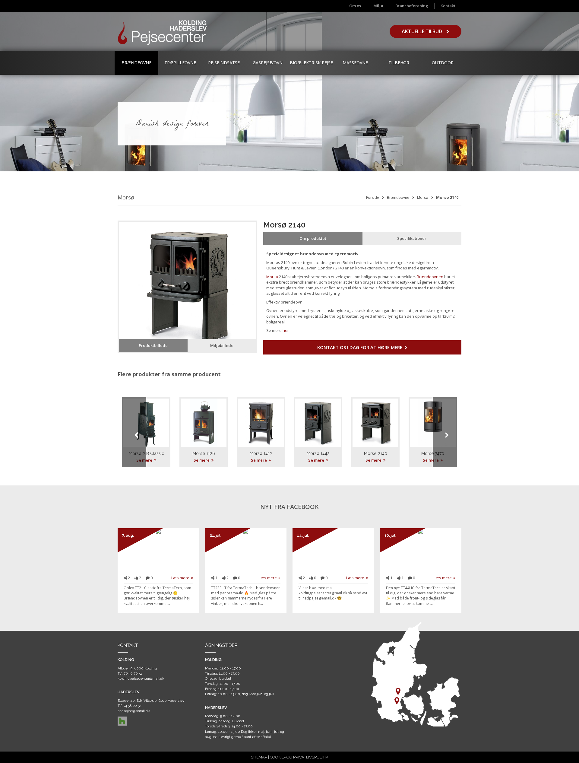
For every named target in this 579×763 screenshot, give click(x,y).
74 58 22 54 (132, 706)
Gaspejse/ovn (268, 62)
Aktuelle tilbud (422, 31)
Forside (372, 197)
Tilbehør (398, 62)
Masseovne (355, 62)
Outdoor (443, 62)
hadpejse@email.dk (134, 711)
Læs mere (180, 577)
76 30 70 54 (133, 673)
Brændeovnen (430, 276)
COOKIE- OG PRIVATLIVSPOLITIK (299, 757)
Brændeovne (136, 62)
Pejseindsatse (224, 62)
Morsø (422, 197)
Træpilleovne (180, 62)
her (286, 330)
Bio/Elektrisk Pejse (311, 62)
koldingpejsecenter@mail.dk (141, 678)
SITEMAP (259, 757)
